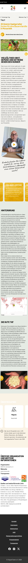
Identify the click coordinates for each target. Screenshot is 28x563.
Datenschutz (14, 529)
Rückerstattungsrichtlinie (14, 536)
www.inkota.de (5, 471)
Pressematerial (14, 539)
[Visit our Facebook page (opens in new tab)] (9, 548)
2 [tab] (13, 387)
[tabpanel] (14, 380)
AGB (14, 532)
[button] (2, 8)
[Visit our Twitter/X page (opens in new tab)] (18, 548)
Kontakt (14, 521)
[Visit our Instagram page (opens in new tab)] (14, 548)
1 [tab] (9, 387)
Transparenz (14, 543)
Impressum (14, 525)
